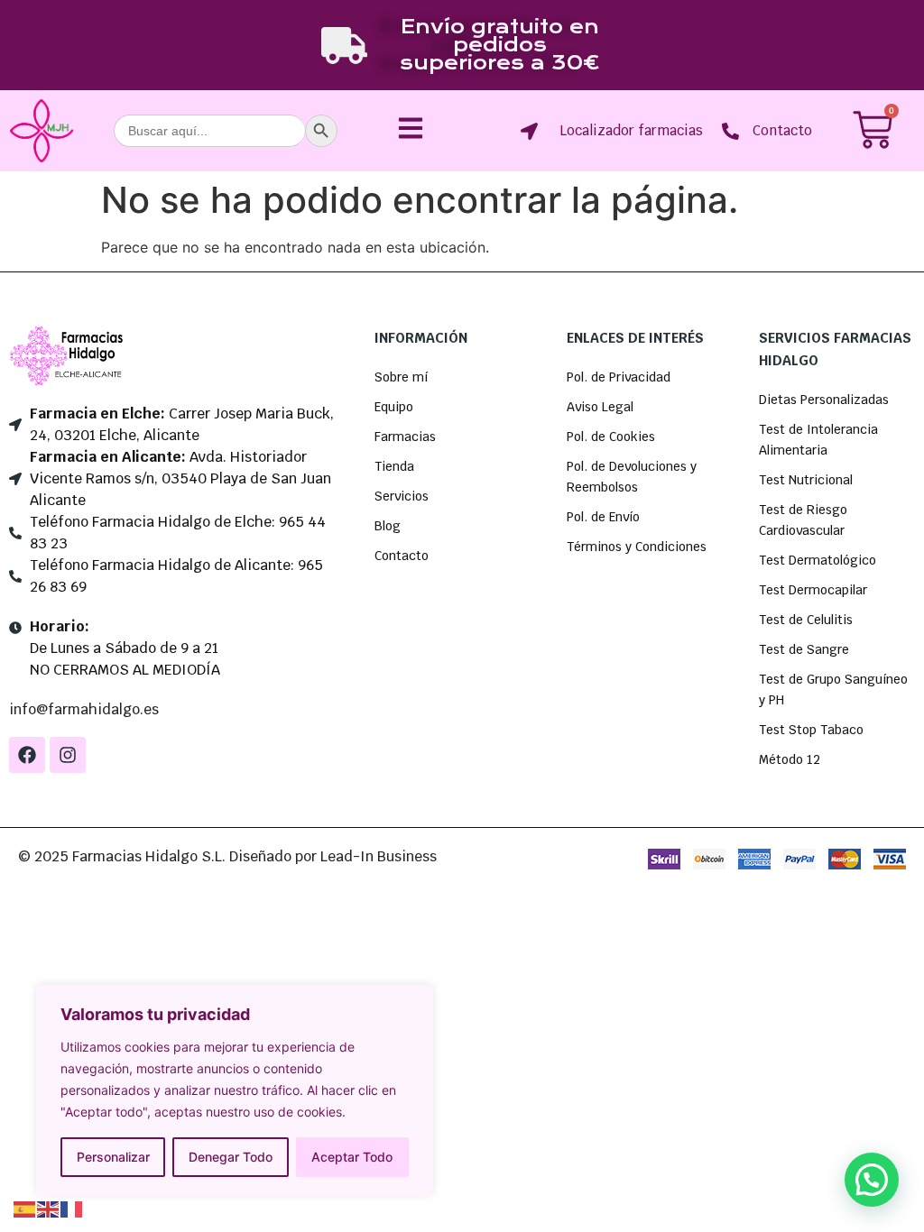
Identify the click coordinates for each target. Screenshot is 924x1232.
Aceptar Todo (352, 1156)
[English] (48, 1208)
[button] (872, 1180)
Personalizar (113, 1156)
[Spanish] (25, 1208)
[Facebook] (27, 755)
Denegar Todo (231, 1156)
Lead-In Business (378, 856)
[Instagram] (68, 755)
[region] (234, 1090)
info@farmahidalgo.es (84, 709)
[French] (72, 1208)
